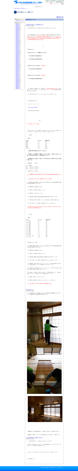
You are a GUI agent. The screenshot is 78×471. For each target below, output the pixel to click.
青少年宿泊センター (24, 8)
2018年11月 (18, 80)
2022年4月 (17, 36)
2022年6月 (17, 34)
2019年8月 (17, 69)
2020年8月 (17, 55)
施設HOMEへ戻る (60, 17)
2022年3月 (17, 37)
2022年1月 (17, 39)
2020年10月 (18, 53)
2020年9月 (17, 54)
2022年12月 (18, 27)
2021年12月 (18, 40)
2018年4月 (17, 88)
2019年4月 (17, 74)
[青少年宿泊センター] (28, 3)
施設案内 (18, 8)
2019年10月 (18, 67)
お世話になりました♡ (20, 20)
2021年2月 (17, 50)
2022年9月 (17, 30)
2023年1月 (17, 26)
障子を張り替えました (30, 289)
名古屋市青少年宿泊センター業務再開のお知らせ (34, 24)
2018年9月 (17, 82)
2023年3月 (17, 23)
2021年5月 (17, 48)
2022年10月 (18, 29)
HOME (15, 8)
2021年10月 (18, 42)
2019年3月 (17, 75)
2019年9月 (17, 68)
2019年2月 (17, 76)
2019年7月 (17, 70)
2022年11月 (18, 28)
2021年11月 (18, 41)
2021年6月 (17, 47)
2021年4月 (17, 49)
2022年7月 (17, 33)
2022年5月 (17, 35)
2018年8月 (17, 83)
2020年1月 (17, 63)
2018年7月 (17, 84)
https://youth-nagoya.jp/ (34, 107)
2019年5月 (17, 73)
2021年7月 (17, 46)
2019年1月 (17, 77)
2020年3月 (17, 61)
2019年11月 (18, 66)
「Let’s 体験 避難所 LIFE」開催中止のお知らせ (34, 437)
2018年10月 (18, 81)
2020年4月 (17, 60)
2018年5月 (17, 87)
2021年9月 (17, 43)
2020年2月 (17, 62)
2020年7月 (17, 56)
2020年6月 (17, 57)
